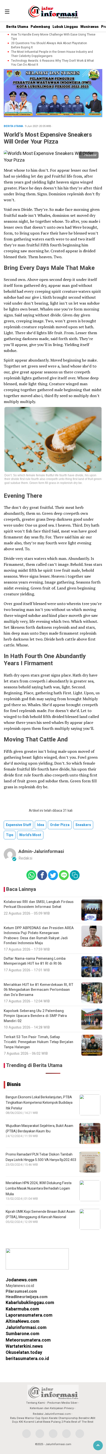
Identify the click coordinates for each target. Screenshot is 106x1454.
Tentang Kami (35, 1403)
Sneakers (83, 825)
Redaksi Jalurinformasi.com (52, 1414)
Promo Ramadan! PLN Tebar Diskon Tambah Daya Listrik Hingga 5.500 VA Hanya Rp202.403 (41, 1157)
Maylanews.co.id (20, 1286)
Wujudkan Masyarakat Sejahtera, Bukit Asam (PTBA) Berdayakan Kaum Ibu (39, 1128)
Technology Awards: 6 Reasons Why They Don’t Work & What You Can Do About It (52, 63)
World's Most (30, 835)
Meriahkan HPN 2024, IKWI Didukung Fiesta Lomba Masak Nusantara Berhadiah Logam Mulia (38, 1188)
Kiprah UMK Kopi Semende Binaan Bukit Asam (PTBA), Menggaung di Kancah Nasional (40, 1214)
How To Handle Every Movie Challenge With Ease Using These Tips (53, 37)
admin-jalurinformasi (41, 851)
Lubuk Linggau (65, 26)
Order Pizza (60, 825)
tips (9, 835)
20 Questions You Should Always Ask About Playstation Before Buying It (49, 45)
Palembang (40, 26)
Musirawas (89, 26)
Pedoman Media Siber (62, 1403)
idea (40, 825)
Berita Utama (17, 26)
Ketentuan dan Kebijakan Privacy (52, 1408)
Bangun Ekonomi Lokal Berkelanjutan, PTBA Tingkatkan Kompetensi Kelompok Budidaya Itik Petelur (39, 1103)
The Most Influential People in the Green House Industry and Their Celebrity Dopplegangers (52, 54)
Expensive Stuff (18, 825)
